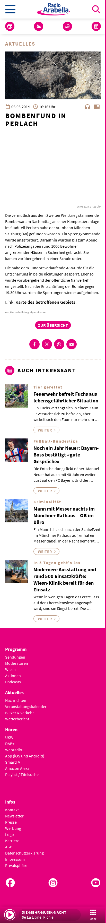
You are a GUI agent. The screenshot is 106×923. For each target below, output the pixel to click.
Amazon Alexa (17, 768)
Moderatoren (16, 663)
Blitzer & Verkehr (19, 712)
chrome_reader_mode (97, 106)
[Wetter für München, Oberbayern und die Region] (38, 26)
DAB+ (9, 743)
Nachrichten (15, 700)
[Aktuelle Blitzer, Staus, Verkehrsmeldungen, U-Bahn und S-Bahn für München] (67, 26)
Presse (11, 822)
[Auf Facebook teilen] (34, 344)
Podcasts (13, 681)
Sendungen (15, 657)
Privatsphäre (16, 865)
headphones (87, 106)
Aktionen (13, 675)
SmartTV (12, 762)
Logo (9, 834)
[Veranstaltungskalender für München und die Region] (96, 26)
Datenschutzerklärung (24, 853)
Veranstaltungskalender (26, 706)
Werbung (13, 828)
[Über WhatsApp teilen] (59, 344)
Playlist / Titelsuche (22, 774)
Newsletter (14, 815)
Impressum (15, 859)
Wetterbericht (17, 718)
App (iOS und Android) (24, 755)
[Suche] (96, 9)
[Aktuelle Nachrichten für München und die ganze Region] (9, 26)
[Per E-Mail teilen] (71, 344)
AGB (8, 846)
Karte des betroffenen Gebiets (45, 302)
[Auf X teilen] (47, 344)
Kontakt (12, 809)
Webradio (13, 749)
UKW (9, 737)
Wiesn (10, 669)
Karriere (12, 840)
